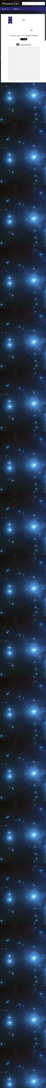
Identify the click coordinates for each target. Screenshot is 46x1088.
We (23, 20)
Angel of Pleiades (32, 35)
